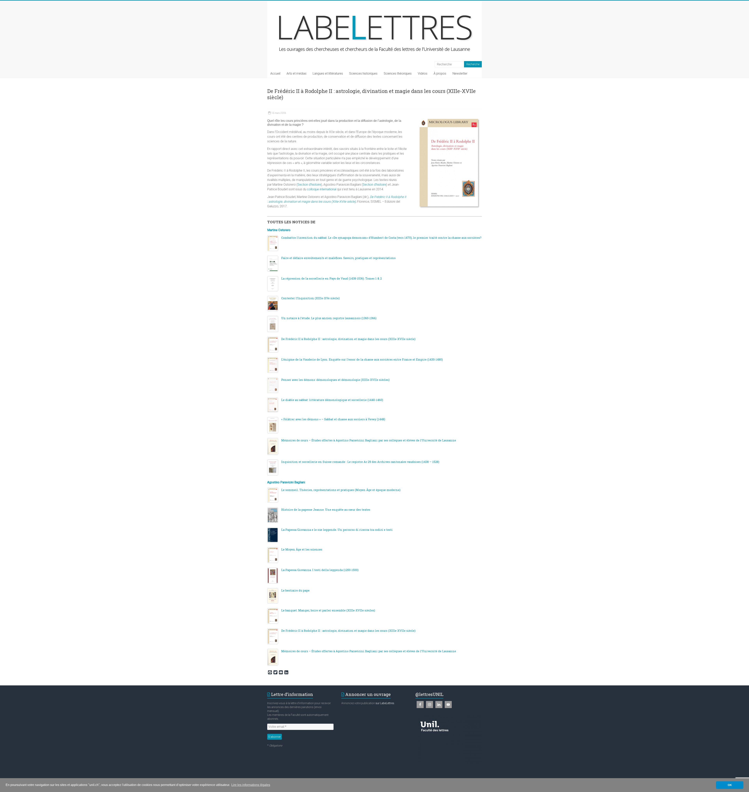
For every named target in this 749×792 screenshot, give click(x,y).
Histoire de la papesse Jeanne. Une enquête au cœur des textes (325, 509)
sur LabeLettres (384, 703)
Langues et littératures (328, 73)
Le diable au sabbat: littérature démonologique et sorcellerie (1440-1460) (332, 400)
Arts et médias (296, 73)
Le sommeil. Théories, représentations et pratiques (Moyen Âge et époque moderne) (340, 490)
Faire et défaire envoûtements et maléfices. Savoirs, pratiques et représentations (338, 258)
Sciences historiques (363, 73)
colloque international (321, 189)
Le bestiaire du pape (295, 590)
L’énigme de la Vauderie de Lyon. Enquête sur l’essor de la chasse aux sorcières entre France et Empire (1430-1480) (362, 359)
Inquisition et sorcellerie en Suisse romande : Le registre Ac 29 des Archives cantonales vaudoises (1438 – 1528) (360, 462)
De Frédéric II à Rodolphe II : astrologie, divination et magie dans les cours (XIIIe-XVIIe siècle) (348, 339)
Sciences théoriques (398, 73)
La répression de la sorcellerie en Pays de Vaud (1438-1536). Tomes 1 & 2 (331, 278)
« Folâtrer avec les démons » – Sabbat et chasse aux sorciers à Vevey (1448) (333, 419)
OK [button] (730, 785)
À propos (440, 73)
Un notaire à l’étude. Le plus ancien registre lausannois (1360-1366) (328, 318)
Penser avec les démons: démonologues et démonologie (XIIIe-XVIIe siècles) (335, 380)
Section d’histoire (309, 184)
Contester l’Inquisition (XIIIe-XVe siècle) (310, 298)
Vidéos (422, 73)
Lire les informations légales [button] (250, 785)
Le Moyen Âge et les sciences (301, 549)
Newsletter (460, 73)
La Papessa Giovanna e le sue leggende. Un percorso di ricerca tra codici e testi (337, 530)
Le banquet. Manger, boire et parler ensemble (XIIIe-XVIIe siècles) (328, 610)
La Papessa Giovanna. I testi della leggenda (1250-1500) (320, 570)
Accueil (275, 73)
